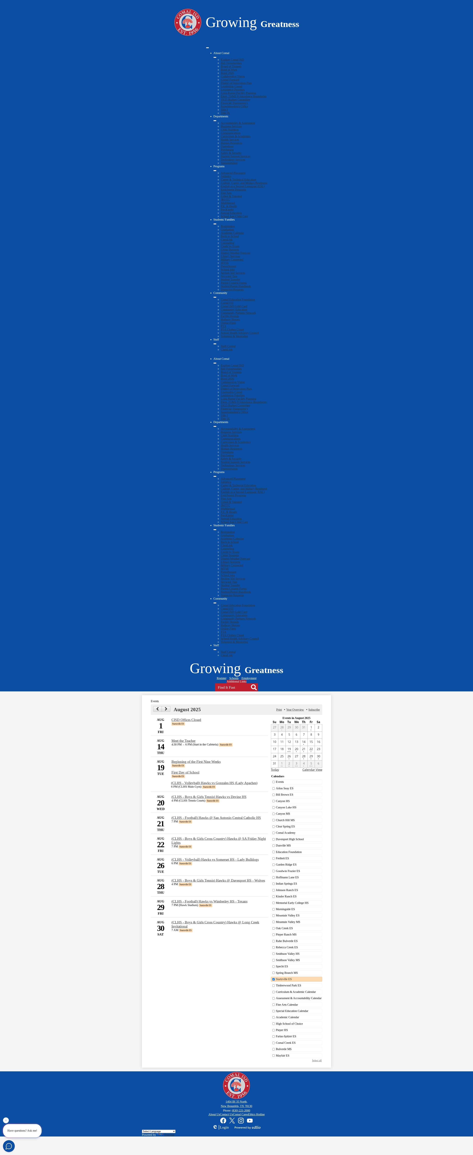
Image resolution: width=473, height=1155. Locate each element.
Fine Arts (226, 193)
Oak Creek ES (284, 928)
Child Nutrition (230, 129)
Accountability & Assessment (238, 123)
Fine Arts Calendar (287, 1004)
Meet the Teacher (183, 741)
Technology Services (233, 159)
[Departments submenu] (214, 120)
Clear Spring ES (285, 826)
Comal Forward (230, 79)
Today (275, 770)
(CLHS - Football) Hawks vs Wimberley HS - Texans (209, 901)
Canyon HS (283, 801)
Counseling (227, 242)
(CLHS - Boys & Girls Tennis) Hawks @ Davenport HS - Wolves (218, 880)
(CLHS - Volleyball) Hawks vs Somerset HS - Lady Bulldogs (215, 859)
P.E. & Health (229, 206)
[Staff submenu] (214, 343)
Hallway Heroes (230, 319)
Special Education (231, 212)
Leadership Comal (231, 86)
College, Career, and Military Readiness (244, 183)
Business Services (231, 126)
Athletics (226, 176)
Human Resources (231, 143)
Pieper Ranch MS (286, 934)
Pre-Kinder (227, 209)
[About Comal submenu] (214, 57)
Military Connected (232, 259)
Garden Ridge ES (286, 864)
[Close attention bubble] (6, 1122)
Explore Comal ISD (232, 59)
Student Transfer (230, 279)
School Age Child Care (234, 216)
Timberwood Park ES (288, 985)
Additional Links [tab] (236, 681)
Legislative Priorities (233, 89)
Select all (317, 1060)
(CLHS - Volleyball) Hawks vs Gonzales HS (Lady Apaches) (214, 783)
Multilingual (228, 202)
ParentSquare (228, 266)
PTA (223, 326)
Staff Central (228, 346)
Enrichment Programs (233, 189)
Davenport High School (290, 839)
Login (224, 1127)
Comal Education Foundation (238, 299)
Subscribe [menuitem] (314, 709)
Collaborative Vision (233, 76)
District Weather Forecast (235, 252)
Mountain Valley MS (288, 921)
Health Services (230, 139)
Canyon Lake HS (286, 807)
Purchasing (227, 149)
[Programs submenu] (214, 170)
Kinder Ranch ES (286, 896)
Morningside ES (285, 909)
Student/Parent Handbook (236, 286)
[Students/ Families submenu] (214, 223)
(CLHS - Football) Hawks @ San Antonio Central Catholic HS (216, 818)
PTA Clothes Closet (232, 329)
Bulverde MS (284, 1049)
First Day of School (185, 772)
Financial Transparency (234, 103)
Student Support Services (235, 156)
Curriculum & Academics (236, 136)
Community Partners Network (238, 312)
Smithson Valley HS (288, 953)
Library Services (230, 256)
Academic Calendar (232, 232)
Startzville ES (284, 979)
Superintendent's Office (234, 106)
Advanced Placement (233, 173)
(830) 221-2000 (241, 1110)
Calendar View (312, 770)
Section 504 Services (233, 272)
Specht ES (282, 966)
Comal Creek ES (286, 1042)
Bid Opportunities (231, 63)
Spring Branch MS (287, 972)
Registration (228, 226)
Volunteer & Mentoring (234, 336)
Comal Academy (285, 832)
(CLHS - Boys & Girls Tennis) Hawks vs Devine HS (208, 797)
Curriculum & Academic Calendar (296, 991)
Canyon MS (283, 813)
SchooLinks (228, 269)
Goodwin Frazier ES (288, 871)
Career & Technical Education (238, 179)
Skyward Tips (229, 276)
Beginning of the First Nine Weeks (196, 762)
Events (280, 781)
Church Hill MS (285, 820)
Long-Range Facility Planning (238, 93)
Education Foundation (289, 852)
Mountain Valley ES (288, 915)
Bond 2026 (227, 73)
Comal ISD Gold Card (234, 306)
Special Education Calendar (292, 1010)
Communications (231, 133)
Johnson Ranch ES (287, 890)
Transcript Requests (232, 289)
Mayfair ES (282, 1055)
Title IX (225, 113)
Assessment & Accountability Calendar (298, 998)
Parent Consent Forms (234, 282)
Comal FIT (227, 302)
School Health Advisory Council (240, 332)
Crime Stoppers (230, 249)
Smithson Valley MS (288, 960)
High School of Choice (289, 1023)
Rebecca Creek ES (287, 947)
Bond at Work (229, 69)
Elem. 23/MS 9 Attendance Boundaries (243, 96)
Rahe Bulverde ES (287, 941)
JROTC (225, 199)
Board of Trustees (231, 66)
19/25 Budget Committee (235, 99)
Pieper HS (282, 1030)
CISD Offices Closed (186, 720)
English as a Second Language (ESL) (243, 186)
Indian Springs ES (286, 883)
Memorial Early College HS (292, 902)
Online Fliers (228, 322)
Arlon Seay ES (284, 788)
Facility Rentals (230, 316)
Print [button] (279, 709)
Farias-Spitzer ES (286, 1036)
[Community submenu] (214, 297)
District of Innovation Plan (236, 83)
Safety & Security (231, 153)
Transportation (229, 163)
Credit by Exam (230, 246)
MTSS (225, 262)
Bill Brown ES (284, 794)
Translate (169, 1134)
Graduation (227, 229)
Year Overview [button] (295, 709)
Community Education (234, 309)
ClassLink (227, 239)
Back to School (230, 236)
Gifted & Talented (231, 196)
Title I (224, 109)
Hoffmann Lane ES (287, 877)
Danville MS (283, 845)
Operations (227, 146)
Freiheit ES (282, 858)
